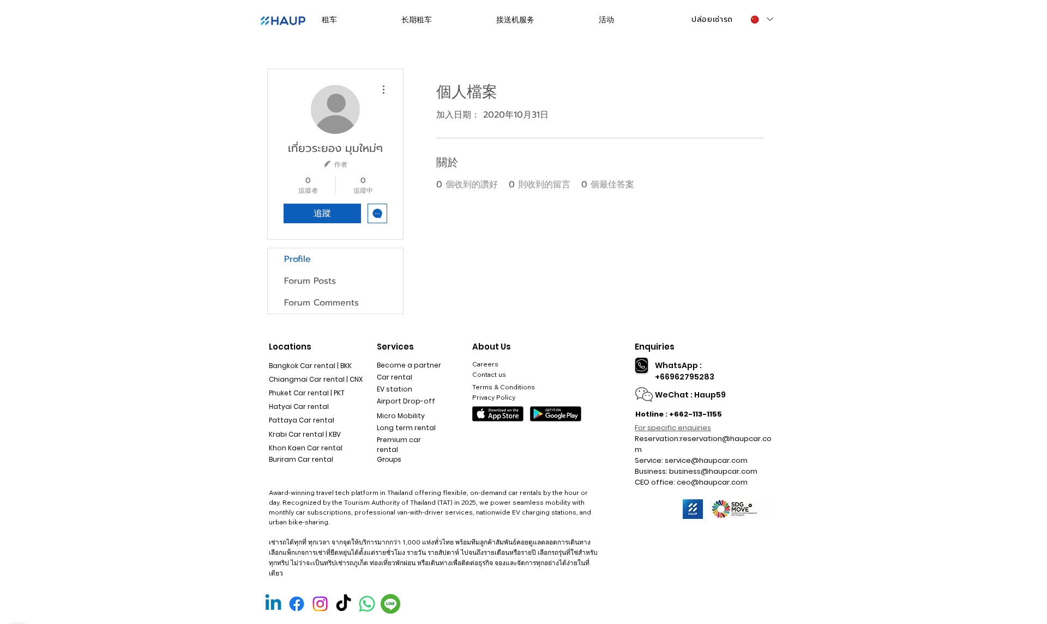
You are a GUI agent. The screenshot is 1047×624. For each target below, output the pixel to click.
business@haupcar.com (713, 471)
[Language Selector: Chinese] (761, 19)
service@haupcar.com (706, 460)
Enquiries (655, 346)
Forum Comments (321, 302)
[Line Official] (390, 604)
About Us (491, 346)
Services (395, 346)
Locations (290, 346)
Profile (297, 259)
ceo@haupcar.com (712, 482)
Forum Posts (310, 280)
